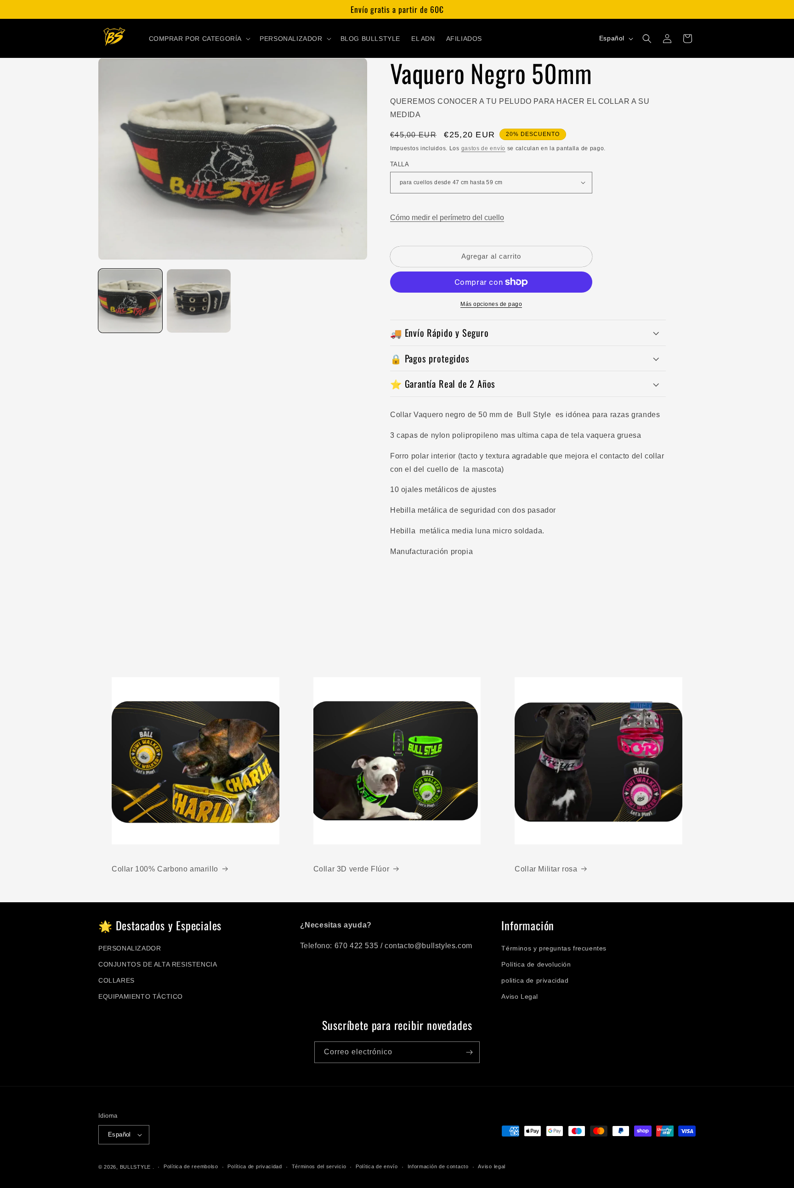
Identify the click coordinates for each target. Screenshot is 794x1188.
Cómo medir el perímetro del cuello (447, 217)
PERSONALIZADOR (129, 948)
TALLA (399, 164)
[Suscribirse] (469, 1052)
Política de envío (377, 1166)
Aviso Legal (519, 996)
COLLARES (116, 980)
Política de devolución (536, 964)
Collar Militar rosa (546, 869)
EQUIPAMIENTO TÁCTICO (140, 996)
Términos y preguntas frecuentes (554, 948)
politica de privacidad (534, 980)
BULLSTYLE (135, 1167)
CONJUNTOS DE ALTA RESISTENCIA (157, 964)
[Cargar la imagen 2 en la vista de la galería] (199, 301)
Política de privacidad (254, 1166)
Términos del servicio (319, 1166)
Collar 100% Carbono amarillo (165, 869)
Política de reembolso (191, 1166)
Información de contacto (438, 1166)
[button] (199, 38)
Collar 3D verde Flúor (351, 869)
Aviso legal (491, 1166)
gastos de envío (483, 148)
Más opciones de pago (491, 304)
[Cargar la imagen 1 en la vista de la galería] (130, 301)
